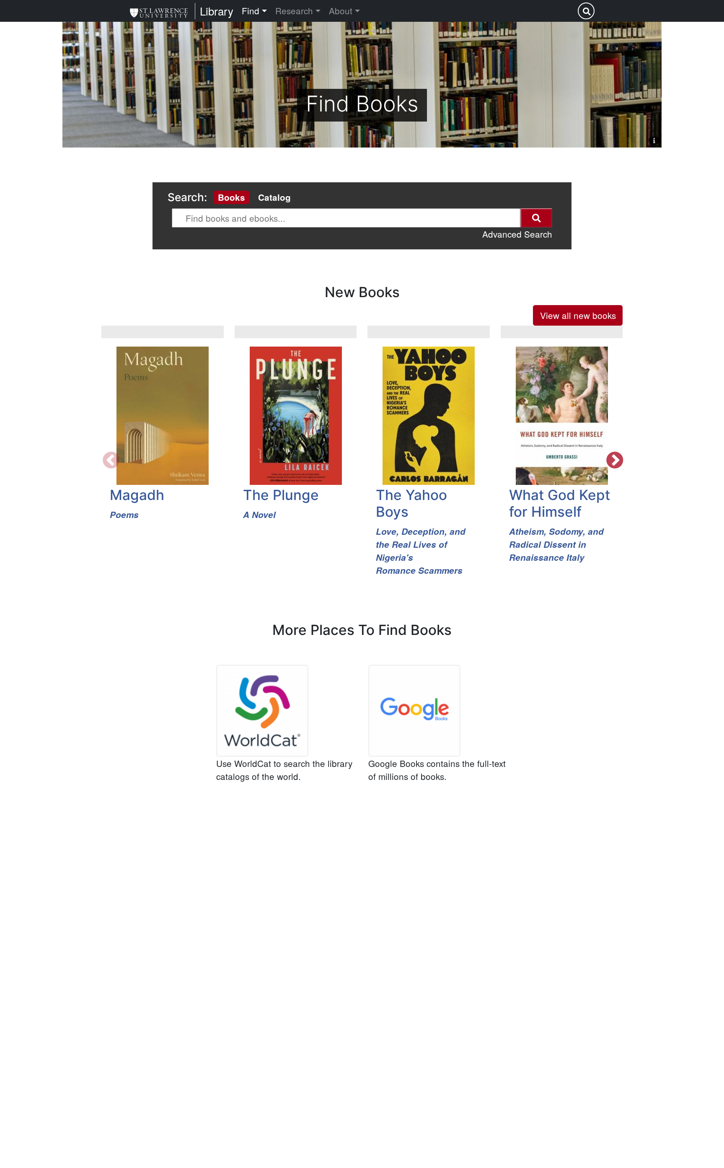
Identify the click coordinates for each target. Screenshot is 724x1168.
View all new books (578, 315)
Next (614, 460)
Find (250, 10)
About (340, 10)
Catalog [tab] (274, 197)
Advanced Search (517, 234)
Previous (110, 460)
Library (216, 10)
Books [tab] (231, 197)
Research (294, 10)
